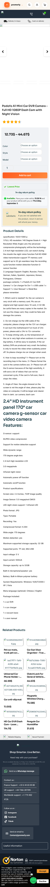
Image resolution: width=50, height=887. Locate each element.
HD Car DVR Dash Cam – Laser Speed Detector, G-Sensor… (13, 723)
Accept (42, 871)
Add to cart (25, 175)
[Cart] (45, 5)
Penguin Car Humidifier (33, 723)
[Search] (29, 5)
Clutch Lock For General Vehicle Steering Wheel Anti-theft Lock (35, 675)
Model (6, 159)
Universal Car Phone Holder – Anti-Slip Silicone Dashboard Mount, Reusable (13, 675)
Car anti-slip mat (13, 699)
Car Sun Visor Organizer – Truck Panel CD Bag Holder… (36, 651)
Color (5, 146)
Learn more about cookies (12, 878)
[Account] (37, 5)
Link (3, 884)
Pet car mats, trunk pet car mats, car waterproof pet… (13, 651)
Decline (42, 881)
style (5, 153)
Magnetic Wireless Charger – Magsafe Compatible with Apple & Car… (36, 697)
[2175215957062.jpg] (25, 44)
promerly (14, 4)
